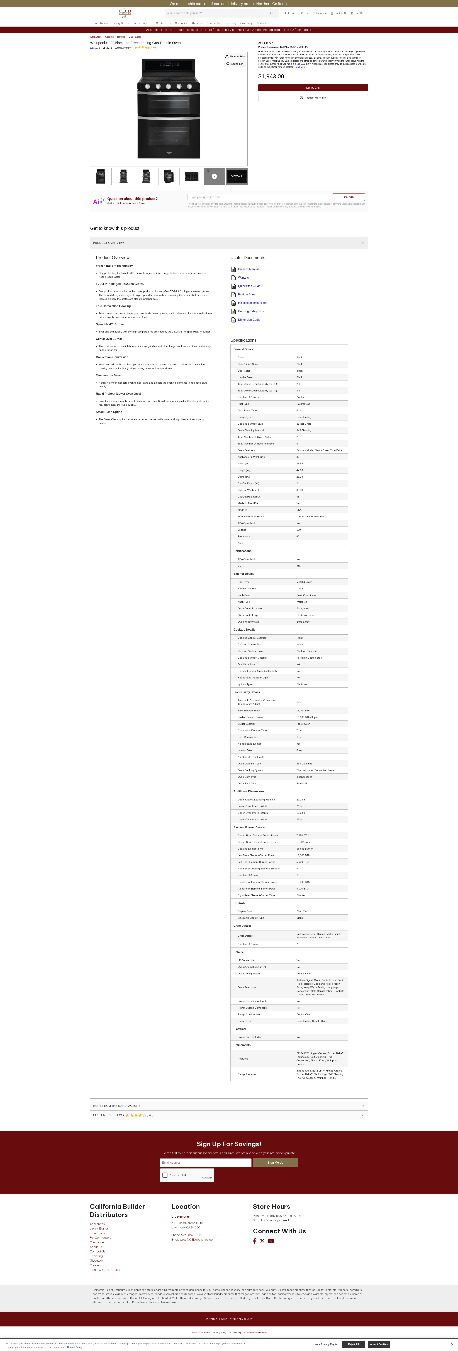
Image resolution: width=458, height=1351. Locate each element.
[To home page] (125, 13)
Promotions (140, 23)
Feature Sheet (247, 294)
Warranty (243, 277)
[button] (285, 13)
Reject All (353, 1344)
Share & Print (237, 56)
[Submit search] (271, 13)
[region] (229, 1344)
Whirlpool (95, 48)
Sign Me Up (276, 1162)
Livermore (180, 1216)
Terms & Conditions (200, 1332)
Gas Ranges (135, 36)
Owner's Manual (248, 269)
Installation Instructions (252, 302)
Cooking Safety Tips (251, 311)
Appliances (101, 23)
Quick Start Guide (249, 286)
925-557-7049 (191, 1235)
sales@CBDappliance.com (197, 1239)
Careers (261, 23)
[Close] (452, 1344)
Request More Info (315, 97)
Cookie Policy (74, 1347)
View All (237, 176)
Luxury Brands (121, 23)
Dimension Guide (249, 319)
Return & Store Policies (105, 1269)
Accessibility (235, 1332)
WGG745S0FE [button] (123, 48)
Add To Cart (313, 87)
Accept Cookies (379, 1344)
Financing (230, 23)
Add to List (237, 63)
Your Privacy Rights (326, 1344)
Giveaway (246, 23)
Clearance (181, 23)
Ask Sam (349, 197)
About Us (196, 23)
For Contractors (161, 23)
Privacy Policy (219, 1332)
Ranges (121, 36)
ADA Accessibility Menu (255, 1332)
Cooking (109, 36)
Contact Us (213, 23)
